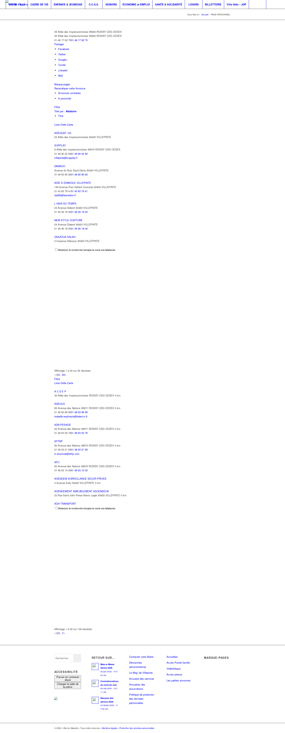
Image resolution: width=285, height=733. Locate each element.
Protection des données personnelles (136, 728)
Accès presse (174, 674)
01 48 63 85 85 (79, 412)
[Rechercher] (257, 4)
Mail (60, 75)
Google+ (63, 59)
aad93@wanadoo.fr (65, 195)
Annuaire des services (141, 678)
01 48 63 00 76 (79, 433)
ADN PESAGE (62, 425)
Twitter (62, 54)
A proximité (64, 98)
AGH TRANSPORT (65, 503)
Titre (60, 116)
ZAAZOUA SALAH (64, 237)
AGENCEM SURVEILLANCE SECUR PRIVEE (80, 478)
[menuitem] (17, 4)
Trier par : (65, 111)
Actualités (172, 657)
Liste (57, 124)
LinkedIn (63, 70)
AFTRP (58, 441)
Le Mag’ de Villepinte (141, 672)
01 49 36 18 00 (79, 212)
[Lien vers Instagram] (13, 13)
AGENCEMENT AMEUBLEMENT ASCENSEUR (81, 491)
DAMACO (59, 166)
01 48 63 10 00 (79, 470)
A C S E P (60, 391)
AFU (56, 462)
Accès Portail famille (178, 662)
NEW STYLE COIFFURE (68, 220)
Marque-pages (62, 84)
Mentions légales (109, 728)
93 (63, 374)
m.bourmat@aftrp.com (66, 454)
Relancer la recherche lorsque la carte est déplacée (86, 250)
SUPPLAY (60, 145)
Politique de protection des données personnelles (141, 699)
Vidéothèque (173, 668)
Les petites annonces (179, 680)
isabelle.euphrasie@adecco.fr (70, 416)
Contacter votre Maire (141, 657)
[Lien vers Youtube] (18, 13)
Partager (59, 44)
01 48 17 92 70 (79, 40)
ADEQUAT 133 (62, 133)
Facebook (63, 49)
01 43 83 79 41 (79, 191)
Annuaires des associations (137, 686)
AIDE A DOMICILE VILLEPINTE (72, 183)
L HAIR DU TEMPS (65, 203)
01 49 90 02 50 (79, 153)
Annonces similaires (69, 93)
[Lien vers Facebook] (7, 13)
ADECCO (59, 404)
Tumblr (62, 65)
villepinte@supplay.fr (66, 158)
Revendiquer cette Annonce (69, 88)
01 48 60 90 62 (79, 174)
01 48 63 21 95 (79, 449)
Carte (70, 124)
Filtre (57, 107)
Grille (63, 124)
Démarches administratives (137, 664)
